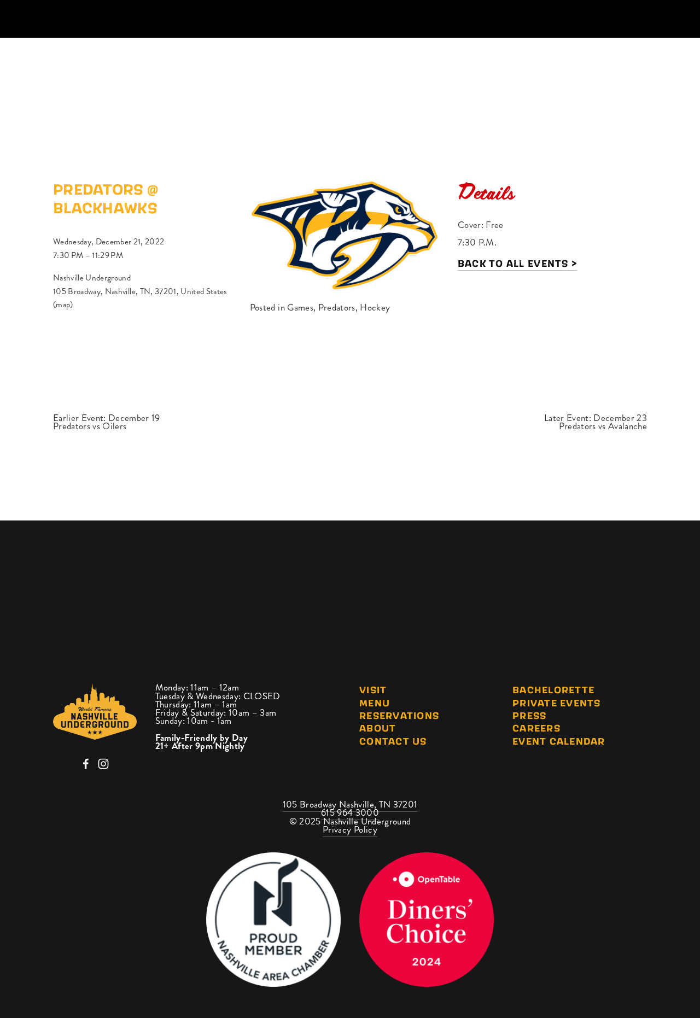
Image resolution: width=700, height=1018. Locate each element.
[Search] (58, 19)
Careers (536, 727)
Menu (374, 702)
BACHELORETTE (553, 689)
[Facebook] (85, 763)
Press (529, 715)
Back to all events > (517, 263)
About (475, 73)
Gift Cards (612, 73)
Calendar (409, 73)
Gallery (538, 73)
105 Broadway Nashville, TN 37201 (350, 804)
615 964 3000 (350, 812)
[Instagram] (103, 763)
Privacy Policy (350, 829)
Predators (336, 307)
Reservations (399, 715)
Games (300, 307)
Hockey (375, 307)
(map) (63, 305)
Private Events (556, 702)
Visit (373, 689)
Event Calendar (558, 740)
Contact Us (393, 740)
